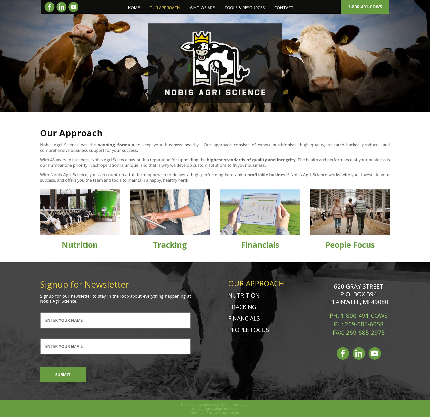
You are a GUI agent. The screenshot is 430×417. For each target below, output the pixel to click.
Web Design (201, 408)
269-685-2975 (365, 332)
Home (134, 7)
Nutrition (80, 244)
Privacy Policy (217, 412)
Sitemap (197, 412)
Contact (284, 7)
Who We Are (202, 7)
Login (234, 412)
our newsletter (76, 296)
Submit (63, 374)
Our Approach (165, 7)
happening (175, 296)
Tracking (170, 244)
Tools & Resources (244, 7)
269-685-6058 (364, 324)
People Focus (350, 244)
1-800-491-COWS (365, 6)
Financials (260, 244)
